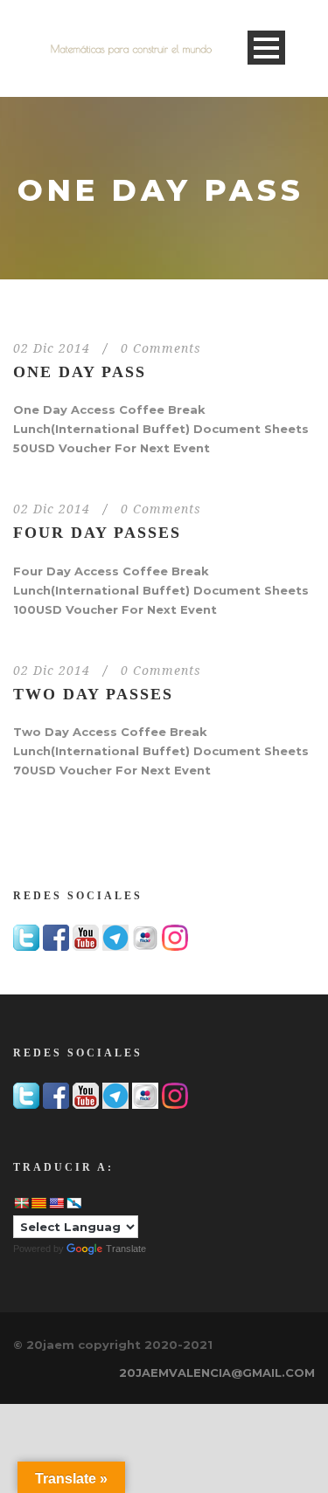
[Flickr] (145, 937)
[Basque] (21, 1203)
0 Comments (161, 348)
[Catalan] (38, 1203)
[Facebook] (56, 937)
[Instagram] (175, 937)
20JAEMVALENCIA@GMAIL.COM (217, 1372)
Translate (126, 1248)
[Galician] (73, 1203)
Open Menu (266, 48)
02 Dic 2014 (51, 348)
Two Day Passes (93, 694)
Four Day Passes (97, 532)
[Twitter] (26, 937)
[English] (56, 1203)
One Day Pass (79, 372)
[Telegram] (115, 937)
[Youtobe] (86, 937)
